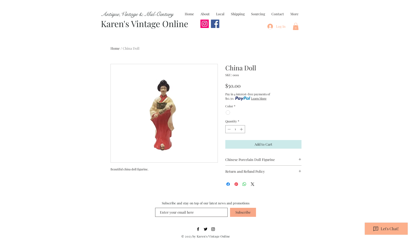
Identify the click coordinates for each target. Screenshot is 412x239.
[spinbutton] (235, 129)
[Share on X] (252, 184)
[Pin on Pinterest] (236, 184)
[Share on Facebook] (228, 184)
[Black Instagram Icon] (213, 229)
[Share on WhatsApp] (244, 184)
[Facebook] (215, 24)
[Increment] (241, 129)
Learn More (259, 98)
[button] (296, 26)
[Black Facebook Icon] (198, 229)
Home (115, 48)
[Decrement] (228, 129)
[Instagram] (204, 24)
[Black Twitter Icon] (205, 229)
